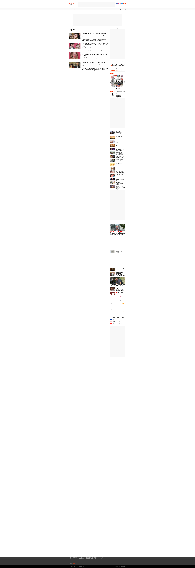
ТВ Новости (109, 9)
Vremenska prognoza (114, 298)
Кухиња (84, 9)
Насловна (71, 9)
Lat (123, 3)
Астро (93, 9)
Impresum (71, 563)
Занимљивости (97, 9)
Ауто (105, 9)
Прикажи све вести (114, 70)
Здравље (75, 9)
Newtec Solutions (119, 566)
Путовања (89, 9)
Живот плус (80, 9)
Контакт (74, 563)
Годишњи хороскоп (119, 91)
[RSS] (124, 130)
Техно (102, 9)
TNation (124, 566)
